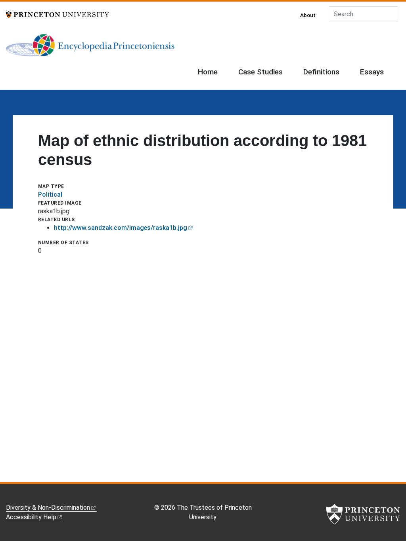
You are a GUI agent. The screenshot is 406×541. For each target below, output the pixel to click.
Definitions (321, 71)
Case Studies (260, 71)
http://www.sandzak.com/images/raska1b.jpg (120, 228)
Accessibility (31, 517)
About (308, 15)
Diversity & (48, 507)
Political (50, 194)
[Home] (90, 48)
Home (208, 71)
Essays (372, 71)
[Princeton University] (57, 14)
